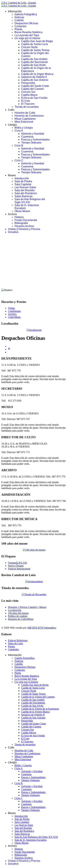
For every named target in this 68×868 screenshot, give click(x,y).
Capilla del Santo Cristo (35, 85)
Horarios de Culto (25, 112)
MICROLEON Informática (42, 627)
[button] (34, 277)
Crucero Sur (28, 91)
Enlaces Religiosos (18, 640)
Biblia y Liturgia (24, 127)
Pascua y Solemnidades (35, 139)
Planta (18, 29)
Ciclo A (19, 130)
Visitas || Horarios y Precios (24, 229)
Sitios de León (15, 643)
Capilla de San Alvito (33, 65)
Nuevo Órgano (16, 565)
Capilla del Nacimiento (34, 62)
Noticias (19, 17)
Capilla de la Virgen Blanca (37, 74)
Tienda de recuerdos (27, 106)
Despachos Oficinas (26, 23)
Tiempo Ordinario (31, 142)
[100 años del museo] (34, 549)
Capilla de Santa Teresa (35, 50)
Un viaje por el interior (27, 38)
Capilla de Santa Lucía (34, 44)
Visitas (11, 308)
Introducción (22, 178)
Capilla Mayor (29, 94)
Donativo (13, 232)
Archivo (12, 314)
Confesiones (14, 311)
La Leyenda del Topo (27, 35)
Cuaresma (27, 136)
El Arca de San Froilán (34, 97)
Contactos (20, 26)
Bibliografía (21, 223)
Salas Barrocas (24, 196)
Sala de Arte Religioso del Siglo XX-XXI (30, 201)
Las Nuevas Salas (25, 187)
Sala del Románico (26, 193)
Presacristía (28, 83)
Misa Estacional (24, 121)
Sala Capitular (23, 184)
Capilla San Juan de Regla (37, 41)
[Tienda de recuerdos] (34, 581)
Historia (19, 217)
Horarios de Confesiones (29, 115)
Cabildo (19, 20)
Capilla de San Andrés (34, 59)
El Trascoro (27, 103)
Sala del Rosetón (25, 190)
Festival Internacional (19, 568)
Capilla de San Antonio (34, 80)
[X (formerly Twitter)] (9, 349)
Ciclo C (19, 160)
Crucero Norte (29, 47)
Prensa (11, 646)
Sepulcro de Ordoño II (34, 77)
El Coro (25, 100)
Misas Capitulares (25, 118)
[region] (34, 266)
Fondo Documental (26, 220)
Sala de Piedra (23, 181)
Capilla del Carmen (32, 88)
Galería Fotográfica (26, 14)
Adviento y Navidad (32, 133)
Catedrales (13, 649)
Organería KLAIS (17, 562)
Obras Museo (22, 211)
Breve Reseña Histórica (28, 32)
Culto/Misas (14, 317)
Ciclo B (19, 145)
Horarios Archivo (24, 226)
